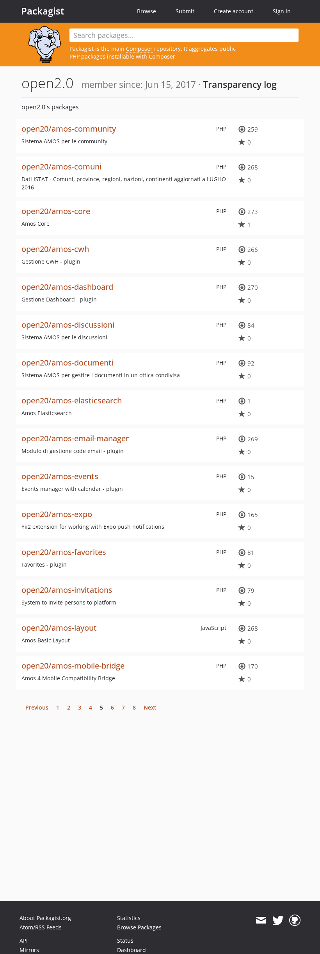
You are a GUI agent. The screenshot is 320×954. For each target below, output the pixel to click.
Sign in (282, 11)
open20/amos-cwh (55, 249)
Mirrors (29, 950)
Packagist (42, 11)
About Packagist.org (45, 918)
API (24, 940)
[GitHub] (294, 920)
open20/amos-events (59, 476)
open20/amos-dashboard (67, 287)
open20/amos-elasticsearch (71, 400)
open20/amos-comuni (61, 166)
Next (150, 707)
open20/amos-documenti (67, 362)
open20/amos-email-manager (75, 438)
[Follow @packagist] (278, 920)
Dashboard (131, 950)
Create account (233, 11)
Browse (146, 11)
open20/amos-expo (56, 514)
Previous (36, 707)
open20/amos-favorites (63, 552)
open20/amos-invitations (66, 590)
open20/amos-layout (59, 627)
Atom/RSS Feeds (41, 927)
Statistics (128, 918)
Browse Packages (139, 927)
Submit (185, 11)
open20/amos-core (55, 211)
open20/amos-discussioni (67, 324)
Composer (139, 48)
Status (125, 940)
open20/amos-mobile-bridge (72, 665)
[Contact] (261, 920)
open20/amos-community (68, 128)
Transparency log (240, 84)
